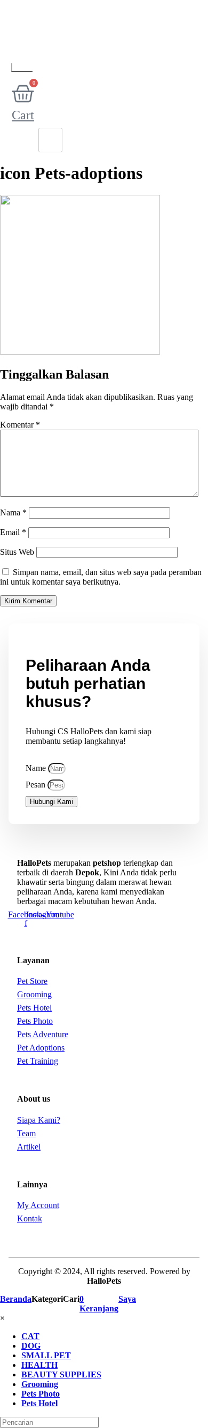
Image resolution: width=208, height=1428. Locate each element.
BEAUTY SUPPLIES (61, 1374)
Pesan (36, 784)
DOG (31, 1345)
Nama (13, 512)
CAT (30, 1336)
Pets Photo (40, 1393)
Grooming (39, 1384)
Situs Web (17, 551)
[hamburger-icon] (50, 140)
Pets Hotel (39, 1403)
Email (13, 532)
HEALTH (39, 1364)
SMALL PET (46, 1355)
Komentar (20, 424)
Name (37, 768)
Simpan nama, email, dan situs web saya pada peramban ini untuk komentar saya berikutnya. (101, 577)
